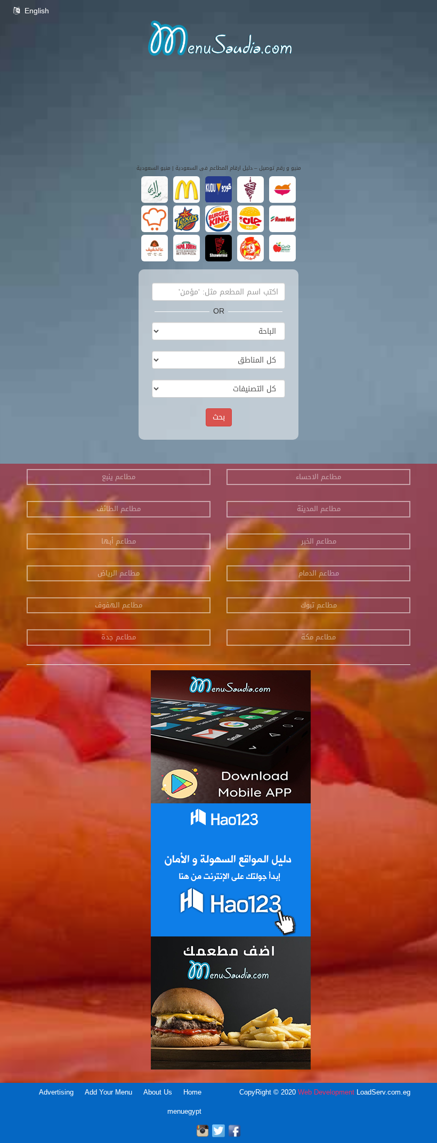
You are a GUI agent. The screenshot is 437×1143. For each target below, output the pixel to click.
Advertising (56, 1092)
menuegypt (184, 1111)
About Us (157, 1092)
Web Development (327, 1092)
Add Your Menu (108, 1092)
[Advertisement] (218, 143)
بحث (219, 417)
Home (192, 1092)
